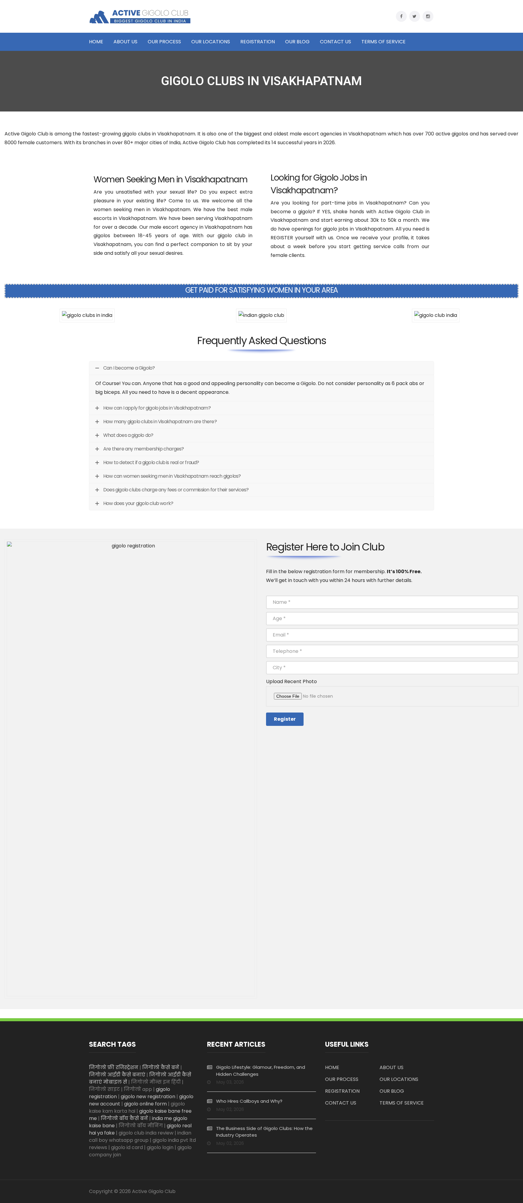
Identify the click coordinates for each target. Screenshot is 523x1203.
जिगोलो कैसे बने (160, 1067)
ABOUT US (125, 41)
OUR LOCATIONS (210, 41)
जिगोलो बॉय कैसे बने (124, 1118)
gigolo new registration (148, 1096)
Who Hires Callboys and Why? (249, 1101)
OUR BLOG (297, 41)
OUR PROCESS (164, 41)
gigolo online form (145, 1103)
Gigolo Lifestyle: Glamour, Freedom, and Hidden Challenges (260, 1070)
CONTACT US (335, 41)
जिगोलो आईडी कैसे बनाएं (117, 1074)
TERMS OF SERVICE (383, 41)
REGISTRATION (257, 41)
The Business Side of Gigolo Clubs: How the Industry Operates (264, 1131)
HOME (96, 41)
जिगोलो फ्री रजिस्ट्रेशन (113, 1067)
